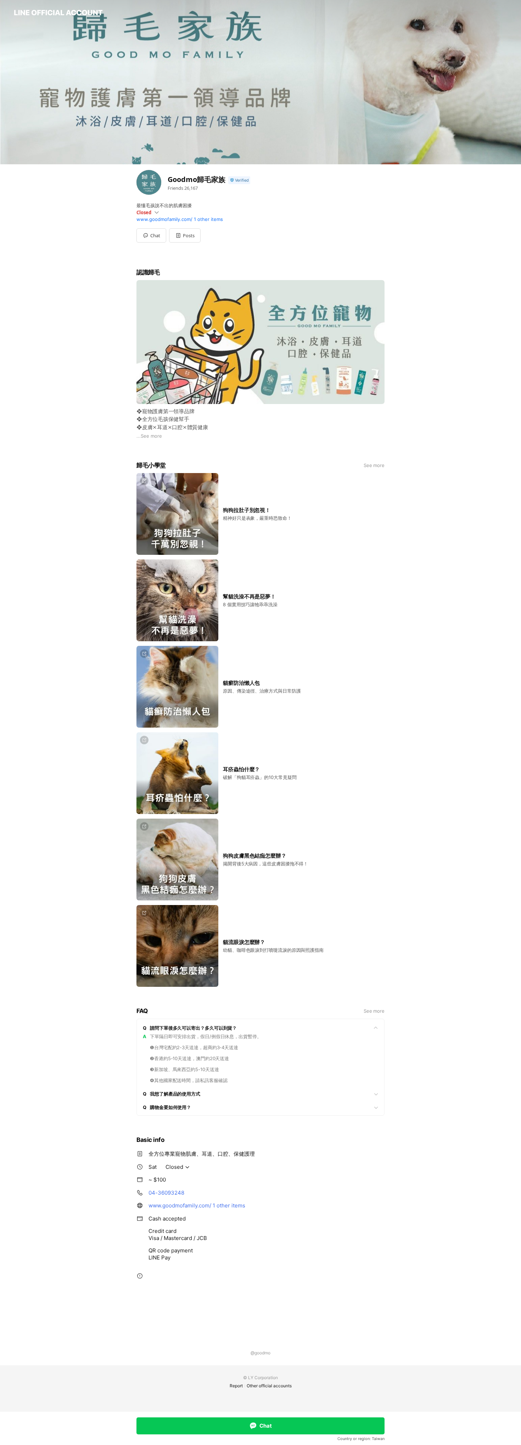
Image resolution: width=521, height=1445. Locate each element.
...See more (149, 436)
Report (236, 1385)
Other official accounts (269, 1385)
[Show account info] (239, 180)
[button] (185, 235)
